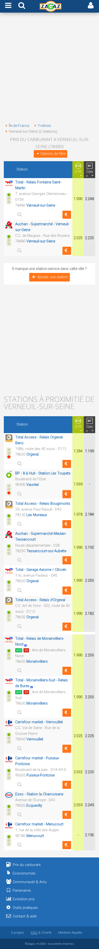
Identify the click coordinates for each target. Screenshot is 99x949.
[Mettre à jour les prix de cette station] (66, 215)
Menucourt (35, 836)
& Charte (41, 932)
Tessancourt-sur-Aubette (46, 551)
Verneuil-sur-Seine (40, 205)
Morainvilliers (37, 661)
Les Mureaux (36, 515)
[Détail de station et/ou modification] (18, 214)
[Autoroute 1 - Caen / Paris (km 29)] (33, 686)
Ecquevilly (34, 805)
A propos (17, 932)
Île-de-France (19, 126)
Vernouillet (34, 739)
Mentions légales (70, 932)
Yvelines (44, 126)
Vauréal (32, 485)
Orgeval (32, 454)
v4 (37, 943)
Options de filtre (53, 154)
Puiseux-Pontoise (40, 775)
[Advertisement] (49, 69)
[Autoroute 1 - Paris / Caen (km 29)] (26, 644)
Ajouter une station (52, 277)
